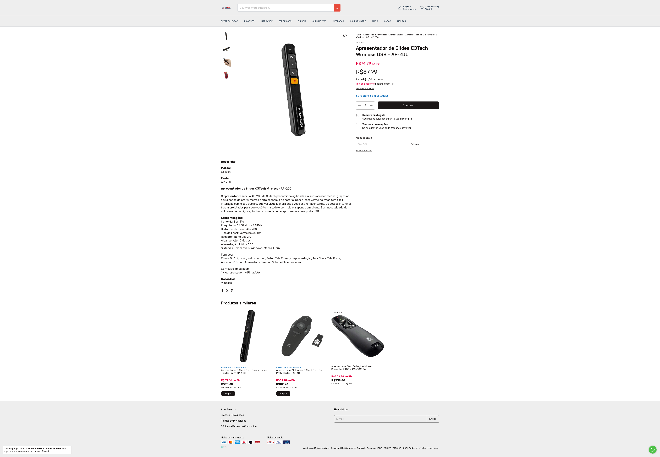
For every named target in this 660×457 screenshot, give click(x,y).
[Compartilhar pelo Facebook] (222, 290)
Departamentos (229, 21)
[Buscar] (337, 8)
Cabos (387, 21)
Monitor (401, 21)
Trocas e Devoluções (232, 415)
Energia (302, 21)
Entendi (45, 451)
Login (406, 7)
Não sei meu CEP (364, 150)
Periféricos (285, 21)
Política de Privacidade (233, 420)
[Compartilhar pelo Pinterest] (232, 290)
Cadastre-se (409, 9)
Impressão (338, 21)
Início (358, 35)
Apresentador (396, 35)
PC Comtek (249, 21)
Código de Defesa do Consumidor (239, 426)
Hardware (267, 21)
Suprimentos (319, 21)
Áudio (375, 21)
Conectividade (358, 21)
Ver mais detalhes (365, 88)
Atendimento (228, 409)
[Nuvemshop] (316, 449)
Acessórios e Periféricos (375, 35)
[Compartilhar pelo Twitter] (227, 290)
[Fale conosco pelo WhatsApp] (653, 450)
